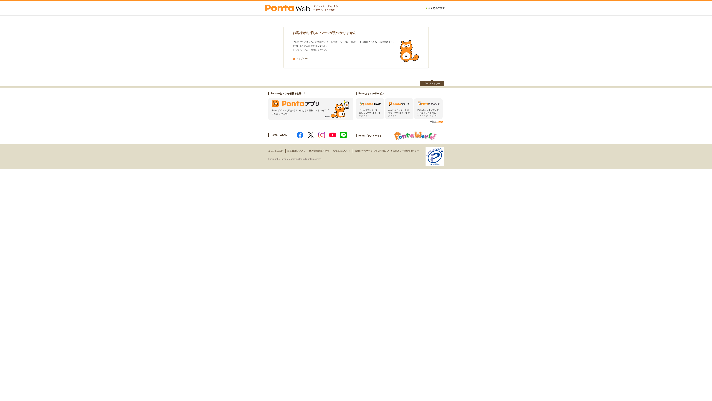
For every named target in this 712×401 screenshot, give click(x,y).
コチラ (439, 121)
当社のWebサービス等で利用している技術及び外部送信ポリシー (387, 150)
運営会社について (296, 150)
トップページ (302, 58)
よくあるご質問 (276, 150)
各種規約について (342, 150)
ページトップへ (432, 83)
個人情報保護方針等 (319, 150)
